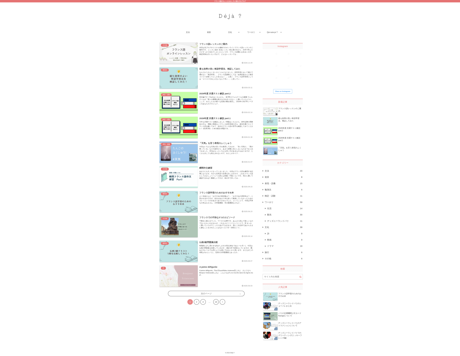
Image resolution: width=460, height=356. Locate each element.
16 (216, 302)
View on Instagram (282, 91)
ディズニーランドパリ (284, 221)
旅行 (283, 252)
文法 (283, 171)
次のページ (206, 293)
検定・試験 (283, 196)
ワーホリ (283, 202)
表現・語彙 (283, 183)
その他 (283, 258)
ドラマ (284, 246)
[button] (300, 277)
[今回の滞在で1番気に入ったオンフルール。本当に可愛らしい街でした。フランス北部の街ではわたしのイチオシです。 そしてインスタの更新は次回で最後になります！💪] (284, 56)
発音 (283, 177)
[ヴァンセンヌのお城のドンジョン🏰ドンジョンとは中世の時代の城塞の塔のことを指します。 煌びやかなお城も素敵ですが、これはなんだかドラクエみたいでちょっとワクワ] (284, 80)
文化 (283, 227)
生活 (284, 208)
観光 (284, 214)
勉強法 (283, 189)
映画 (284, 240)
